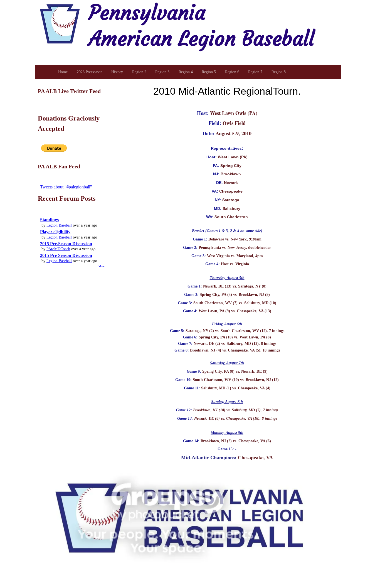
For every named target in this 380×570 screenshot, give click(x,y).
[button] (54, 148)
